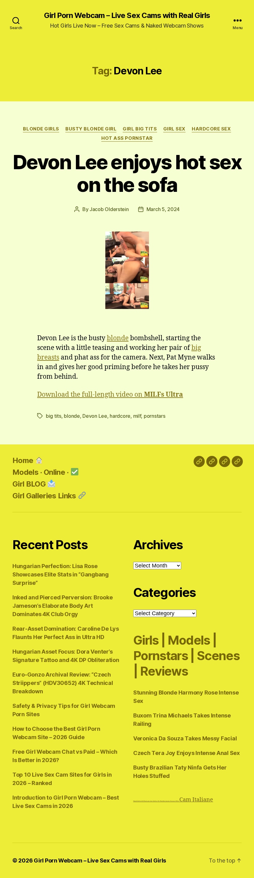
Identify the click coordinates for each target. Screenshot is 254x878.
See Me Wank (159, 801)
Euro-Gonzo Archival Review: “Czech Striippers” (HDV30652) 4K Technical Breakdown (62, 683)
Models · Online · (41, 472)
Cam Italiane (196, 799)
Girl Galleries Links (45, 495)
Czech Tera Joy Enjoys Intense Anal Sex (186, 753)
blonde (118, 338)
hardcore (120, 416)
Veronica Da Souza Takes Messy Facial (185, 738)
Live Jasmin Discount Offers (171, 801)
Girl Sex (174, 129)
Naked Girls (136, 801)
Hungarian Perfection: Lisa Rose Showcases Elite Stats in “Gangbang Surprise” (60, 574)
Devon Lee (94, 416)
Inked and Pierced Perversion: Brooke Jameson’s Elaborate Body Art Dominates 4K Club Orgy (62, 605)
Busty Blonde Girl (90, 129)
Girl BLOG (29, 483)
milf (137, 416)
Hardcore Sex (211, 129)
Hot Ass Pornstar (127, 138)
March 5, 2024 (163, 209)
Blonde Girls (41, 129)
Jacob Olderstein (109, 209)
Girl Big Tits (140, 129)
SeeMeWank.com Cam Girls (147, 801)
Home (23, 460)
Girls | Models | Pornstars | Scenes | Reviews (186, 656)
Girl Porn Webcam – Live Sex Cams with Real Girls (127, 15)
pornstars (154, 416)
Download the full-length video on (110, 394)
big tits (53, 416)
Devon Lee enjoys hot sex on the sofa (127, 173)
